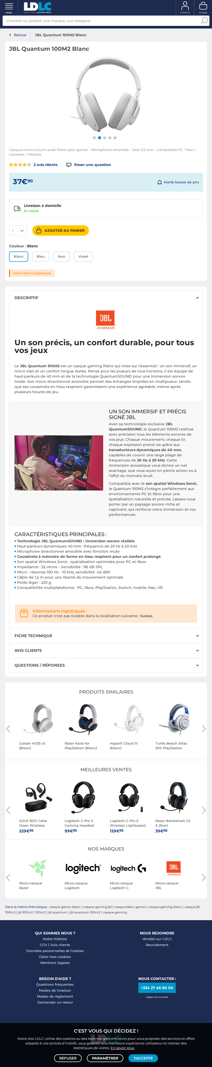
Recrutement (157, 945)
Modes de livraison (55, 990)
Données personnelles (45, 951)
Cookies (77, 951)
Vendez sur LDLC (157, 939)
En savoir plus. (123, 1048)
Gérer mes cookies (55, 957)
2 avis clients (45, 164)
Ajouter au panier (64, 230)
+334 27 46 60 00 (157, 987)
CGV (43, 945)
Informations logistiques (32, 273)
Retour (20, 35)
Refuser (68, 1058)
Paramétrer (105, 1058)
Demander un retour (55, 1002)
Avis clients (60, 945)
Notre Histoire (55, 939)
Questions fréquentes (55, 984)
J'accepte (143, 1058)
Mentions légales (55, 963)
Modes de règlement (55, 996)
